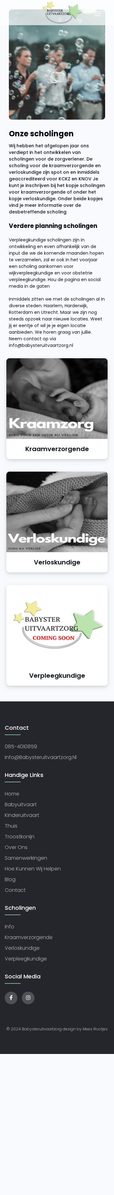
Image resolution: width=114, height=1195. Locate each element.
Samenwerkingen (26, 858)
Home (12, 793)
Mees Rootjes (95, 1029)
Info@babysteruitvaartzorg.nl (41, 757)
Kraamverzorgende (29, 937)
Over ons (16, 847)
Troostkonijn (20, 836)
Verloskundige (22, 948)
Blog (10, 879)
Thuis (11, 826)
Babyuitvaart (21, 804)
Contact (15, 890)
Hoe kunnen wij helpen (33, 868)
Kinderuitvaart (22, 815)
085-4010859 (21, 746)
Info (9, 926)
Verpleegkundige (26, 958)
